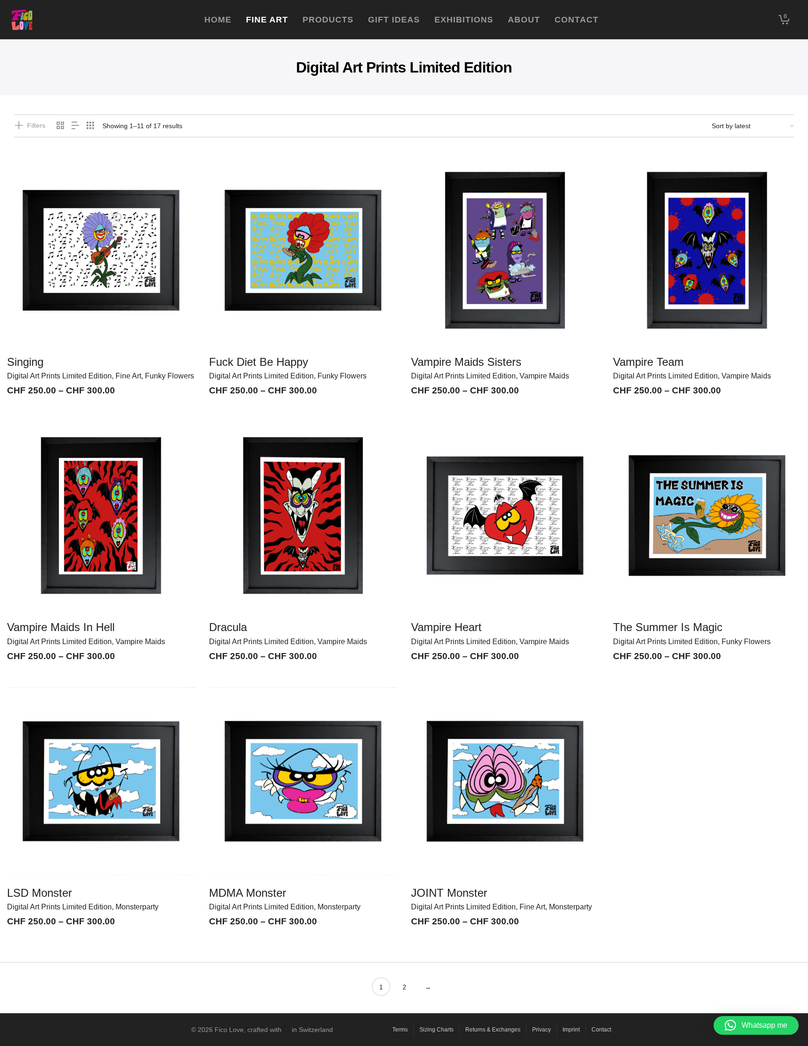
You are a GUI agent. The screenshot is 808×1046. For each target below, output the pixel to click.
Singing (25, 362)
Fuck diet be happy (258, 362)
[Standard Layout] (60, 126)
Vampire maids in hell (61, 627)
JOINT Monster (449, 892)
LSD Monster (39, 892)
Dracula (228, 627)
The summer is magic (667, 627)
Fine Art (128, 376)
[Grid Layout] (90, 126)
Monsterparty (137, 907)
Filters (36, 125)
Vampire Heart (446, 627)
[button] (756, 1025)
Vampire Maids (544, 376)
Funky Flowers (169, 376)
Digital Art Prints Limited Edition (59, 376)
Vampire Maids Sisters (466, 362)
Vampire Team (648, 362)
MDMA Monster (247, 892)
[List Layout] (75, 126)
